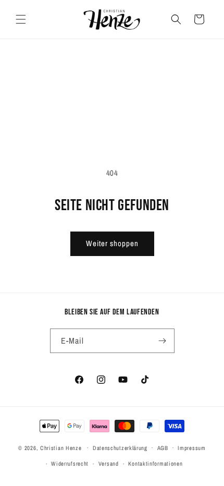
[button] (20, 19)
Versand (108, 463)
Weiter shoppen (112, 243)
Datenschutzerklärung (120, 448)
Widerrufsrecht (70, 463)
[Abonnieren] (162, 341)
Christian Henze (61, 447)
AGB (162, 448)
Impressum (191, 448)
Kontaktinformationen (155, 463)
